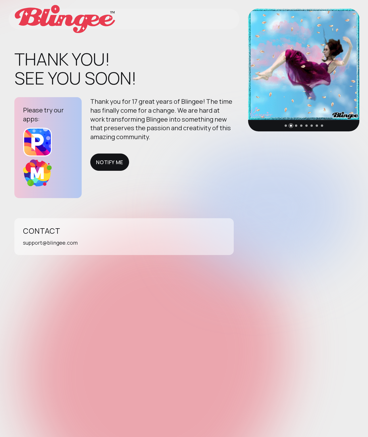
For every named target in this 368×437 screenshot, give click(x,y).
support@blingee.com (50, 242)
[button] (286, 125)
